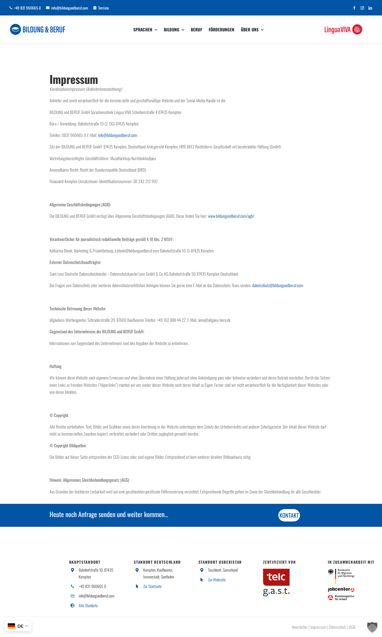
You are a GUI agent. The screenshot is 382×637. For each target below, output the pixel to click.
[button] (372, 627)
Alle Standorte (88, 605)
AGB (352, 627)
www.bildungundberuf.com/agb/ (231, 216)
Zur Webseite (217, 579)
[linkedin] (370, 8)
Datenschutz (337, 627)
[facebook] (354, 8)
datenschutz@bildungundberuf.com (277, 285)
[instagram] (362, 8)
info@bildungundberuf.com (117, 135)
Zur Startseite (152, 586)
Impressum (318, 627)
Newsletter (300, 627)
